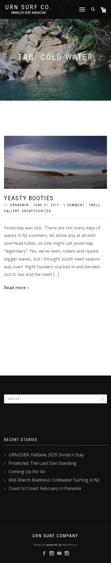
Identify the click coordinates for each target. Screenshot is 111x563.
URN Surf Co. (28, 7)
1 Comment (74, 205)
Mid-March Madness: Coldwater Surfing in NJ (54, 480)
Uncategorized (36, 211)
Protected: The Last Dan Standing (43, 463)
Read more (15, 288)
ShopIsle (40, 544)
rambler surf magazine (28, 13)
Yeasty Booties (29, 198)
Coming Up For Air (27, 472)
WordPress (70, 544)
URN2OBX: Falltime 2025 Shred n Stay (46, 455)
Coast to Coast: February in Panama (45, 488)
